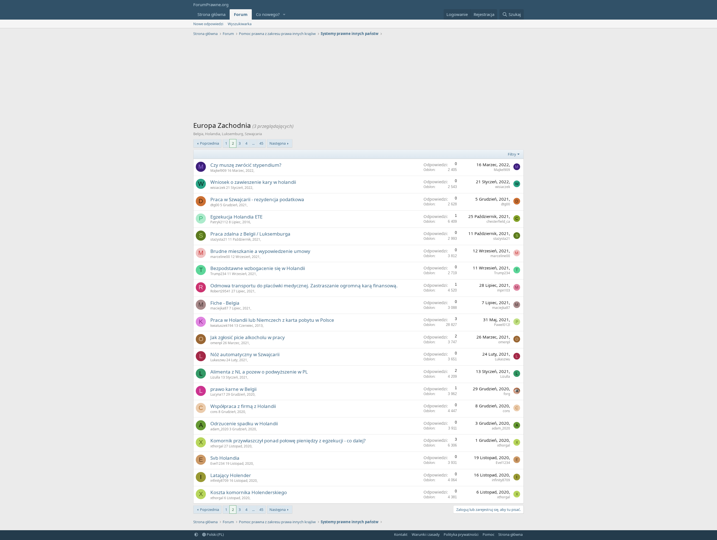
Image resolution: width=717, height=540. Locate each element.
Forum (241, 14)
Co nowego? (268, 14)
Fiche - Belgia (224, 303)
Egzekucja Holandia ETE (236, 216)
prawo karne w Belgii (233, 389)
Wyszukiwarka (240, 23)
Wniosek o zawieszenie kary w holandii (253, 182)
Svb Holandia (224, 458)
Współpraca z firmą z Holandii (243, 406)
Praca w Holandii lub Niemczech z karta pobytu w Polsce (272, 320)
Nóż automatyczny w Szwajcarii (245, 354)
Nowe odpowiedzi (208, 23)
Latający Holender (230, 475)
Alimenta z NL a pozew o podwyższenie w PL (259, 371)
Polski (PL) (215, 534)
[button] (284, 14)
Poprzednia (209, 143)
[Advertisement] (358, 80)
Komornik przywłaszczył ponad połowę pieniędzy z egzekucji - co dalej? (288, 440)
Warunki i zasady (426, 534)
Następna (277, 143)
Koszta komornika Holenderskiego (248, 492)
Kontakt (401, 534)
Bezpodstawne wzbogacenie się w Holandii (257, 268)
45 (261, 143)
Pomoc (488, 534)
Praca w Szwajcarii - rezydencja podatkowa (257, 199)
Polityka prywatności (461, 534)
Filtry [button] (512, 154)
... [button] (253, 143)
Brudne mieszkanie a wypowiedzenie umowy (260, 251)
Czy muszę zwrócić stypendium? (245, 165)
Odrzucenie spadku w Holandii (244, 423)
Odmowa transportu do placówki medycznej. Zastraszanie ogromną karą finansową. (304, 285)
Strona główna (211, 14)
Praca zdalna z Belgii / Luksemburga (250, 234)
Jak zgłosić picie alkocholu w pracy (247, 337)
